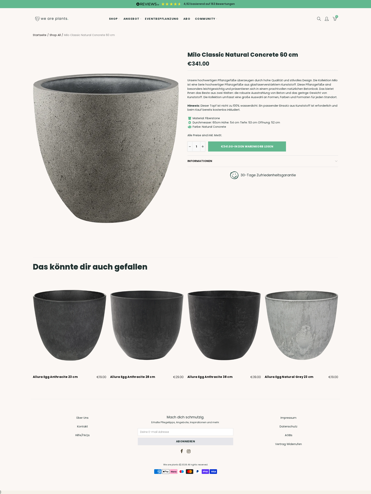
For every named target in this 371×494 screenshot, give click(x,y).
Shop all (55, 35)
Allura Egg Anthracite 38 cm (209, 377)
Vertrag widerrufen (288, 444)
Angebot (131, 19)
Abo (186, 19)
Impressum (288, 418)
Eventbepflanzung (162, 19)
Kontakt (82, 426)
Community (205, 19)
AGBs (288, 435)
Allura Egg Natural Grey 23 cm (289, 377)
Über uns (82, 418)
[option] (69, 329)
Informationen (199, 161)
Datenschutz (288, 426)
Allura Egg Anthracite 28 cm (132, 377)
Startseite (39, 35)
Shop (113, 19)
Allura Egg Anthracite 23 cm (55, 377)
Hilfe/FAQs (82, 435)
